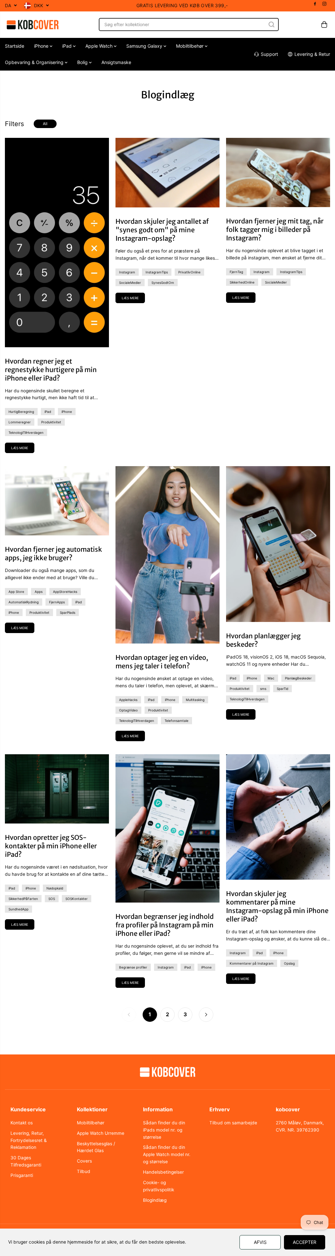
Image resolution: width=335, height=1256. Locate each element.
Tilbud (83, 1171)
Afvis (260, 1242)
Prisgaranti (21, 1175)
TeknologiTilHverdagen (26, 432)
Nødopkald (54, 888)
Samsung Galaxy (145, 46)
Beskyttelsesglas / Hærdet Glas (96, 1147)
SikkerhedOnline (242, 282)
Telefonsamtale (176, 721)
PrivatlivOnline (189, 272)
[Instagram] (324, 4)
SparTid (282, 689)
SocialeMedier (130, 283)
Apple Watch (99, 46)
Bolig (83, 62)
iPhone (42, 46)
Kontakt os (21, 1122)
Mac (271, 678)
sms (263, 689)
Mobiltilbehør (190, 46)
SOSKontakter (76, 899)
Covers (84, 1161)
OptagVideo (128, 710)
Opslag (289, 963)
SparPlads (67, 612)
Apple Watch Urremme (100, 1133)
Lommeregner (20, 422)
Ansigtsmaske (116, 62)
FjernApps (57, 602)
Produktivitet (51, 422)
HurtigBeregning (21, 412)
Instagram (127, 272)
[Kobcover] (33, 25)
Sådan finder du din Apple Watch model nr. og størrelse (166, 1154)
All (45, 123)
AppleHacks (128, 700)
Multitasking (195, 700)
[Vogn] (324, 24)
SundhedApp (18, 909)
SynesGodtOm (162, 283)
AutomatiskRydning (24, 602)
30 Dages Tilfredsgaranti (25, 1161)
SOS (51, 899)
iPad (67, 46)
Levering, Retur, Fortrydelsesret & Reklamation (28, 1140)
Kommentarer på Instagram (251, 963)
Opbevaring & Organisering (35, 62)
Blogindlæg (155, 1200)
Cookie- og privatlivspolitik (158, 1186)
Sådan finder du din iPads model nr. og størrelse (164, 1130)
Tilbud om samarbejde (233, 1122)
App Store (16, 592)
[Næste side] (206, 1014)
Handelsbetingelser (163, 1172)
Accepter (304, 1242)
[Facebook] (315, 4)
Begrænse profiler (133, 967)
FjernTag (236, 272)
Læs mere (19, 448)
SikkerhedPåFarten (23, 899)
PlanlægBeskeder (298, 678)
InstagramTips (157, 272)
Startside (14, 46)
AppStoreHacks (65, 592)
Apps (39, 592)
